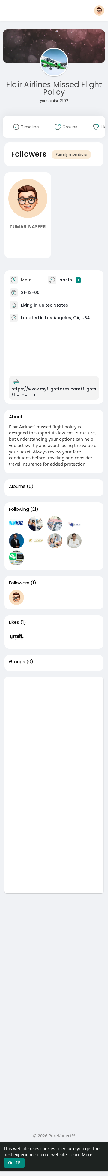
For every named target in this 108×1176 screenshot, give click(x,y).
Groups (17, 661)
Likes (14, 622)
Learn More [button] (80, 1154)
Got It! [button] (14, 1162)
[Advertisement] (54, 731)
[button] (99, 10)
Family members (71, 154)
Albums (17, 486)
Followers (19, 582)
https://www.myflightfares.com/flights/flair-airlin (53, 391)
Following (19, 509)
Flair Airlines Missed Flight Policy (54, 88)
